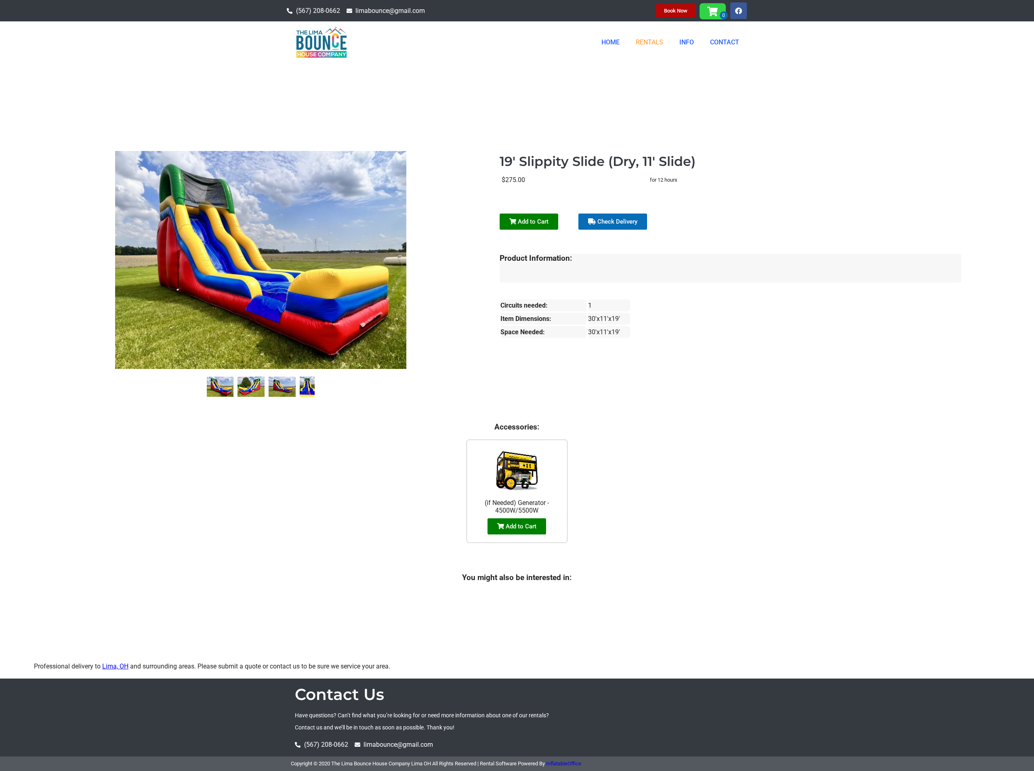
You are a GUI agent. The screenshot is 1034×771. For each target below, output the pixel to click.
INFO (686, 42)
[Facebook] (738, 10)
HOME (610, 42)
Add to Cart (532, 221)
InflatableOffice (563, 764)
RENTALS (649, 42)
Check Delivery (616, 221)
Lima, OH (115, 666)
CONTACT (724, 42)
